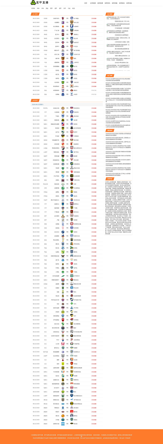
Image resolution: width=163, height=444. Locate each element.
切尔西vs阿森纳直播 (122, 196)
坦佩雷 (57, 288)
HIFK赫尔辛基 (77, 300)
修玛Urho (56, 348)
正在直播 (94, 18)
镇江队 (57, 74)
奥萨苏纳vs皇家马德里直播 (120, 214)
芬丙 (45, 188)
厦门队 (57, 260)
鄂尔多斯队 (56, 240)
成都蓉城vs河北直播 (118, 191)
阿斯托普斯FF (55, 280)
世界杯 (33, 8)
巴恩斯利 (76, 216)
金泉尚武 (76, 42)
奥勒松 (75, 419)
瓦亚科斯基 (77, 340)
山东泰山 (76, 86)
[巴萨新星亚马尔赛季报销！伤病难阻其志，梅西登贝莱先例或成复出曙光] (118, 31)
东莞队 (75, 248)
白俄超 (45, 148)
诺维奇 (75, 232)
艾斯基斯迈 (77, 164)
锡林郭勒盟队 (77, 240)
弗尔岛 (57, 415)
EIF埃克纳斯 (56, 276)
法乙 (45, 360)
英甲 (45, 216)
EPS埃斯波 (56, 320)
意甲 (56, 8)
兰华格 (57, 419)
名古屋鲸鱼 (56, 26)
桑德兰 (75, 90)
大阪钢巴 (76, 26)
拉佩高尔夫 (56, 379)
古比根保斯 (77, 176)
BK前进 (57, 128)
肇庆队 (75, 252)
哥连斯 (57, 168)
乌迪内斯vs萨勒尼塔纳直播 (114, 204)
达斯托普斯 (56, 368)
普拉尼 (57, 296)
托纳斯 (75, 376)
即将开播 (94, 90)
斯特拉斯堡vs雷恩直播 (120, 206)
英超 (47, 8)
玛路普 (75, 356)
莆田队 (75, 260)
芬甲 (45, 276)
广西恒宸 (56, 212)
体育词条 (129, 3)
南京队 (75, 70)
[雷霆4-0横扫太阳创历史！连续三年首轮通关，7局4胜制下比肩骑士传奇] (118, 52)
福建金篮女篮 (77, 256)
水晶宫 (75, 94)
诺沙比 (57, 376)
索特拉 (75, 415)
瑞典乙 (45, 120)
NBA (38, 8)
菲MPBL (45, 108)
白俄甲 (45, 152)
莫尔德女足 (56, 403)
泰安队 (57, 196)
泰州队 (57, 78)
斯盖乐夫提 (77, 168)
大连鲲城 (56, 112)
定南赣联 (56, 236)
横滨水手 (56, 50)
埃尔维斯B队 (77, 324)
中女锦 (45, 256)
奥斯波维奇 (56, 395)
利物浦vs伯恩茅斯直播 (118, 188)
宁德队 (75, 272)
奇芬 (58, 304)
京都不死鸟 (56, 18)
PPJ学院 (76, 308)
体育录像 (114, 3)
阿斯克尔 (56, 407)
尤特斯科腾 (56, 164)
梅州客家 (56, 208)
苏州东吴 (76, 212)
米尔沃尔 (56, 232)
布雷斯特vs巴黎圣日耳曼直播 (115, 187)
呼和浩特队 (77, 244)
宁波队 (57, 116)
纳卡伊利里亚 (77, 128)
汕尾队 (57, 252)
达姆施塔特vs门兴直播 (118, 225)
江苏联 (45, 70)
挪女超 (45, 399)
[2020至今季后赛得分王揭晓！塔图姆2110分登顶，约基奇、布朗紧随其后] (118, 59)
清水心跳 (76, 22)
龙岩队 (75, 264)
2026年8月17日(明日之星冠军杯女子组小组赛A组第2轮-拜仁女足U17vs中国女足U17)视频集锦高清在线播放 (118, 147)
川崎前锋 (76, 30)
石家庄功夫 (77, 236)
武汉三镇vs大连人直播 (116, 219)
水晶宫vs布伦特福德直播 (122, 183)
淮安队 (75, 78)
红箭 (75, 184)
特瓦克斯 (76, 160)
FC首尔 (76, 46)
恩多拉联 (56, 184)
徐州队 (75, 74)
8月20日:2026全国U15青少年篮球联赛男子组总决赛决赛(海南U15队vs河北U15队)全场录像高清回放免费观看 (118, 105)
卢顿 (58, 220)
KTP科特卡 (77, 276)
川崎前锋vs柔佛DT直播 (117, 193)
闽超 (45, 260)
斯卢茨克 (76, 152)
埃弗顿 (57, 94)
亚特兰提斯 (56, 308)
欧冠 (73, 8)
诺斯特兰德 (56, 423)
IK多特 (75, 387)
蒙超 (45, 180)
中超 (69, 8)
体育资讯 (107, 3)
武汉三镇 (56, 54)
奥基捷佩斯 (56, 352)
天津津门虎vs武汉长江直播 (114, 232)
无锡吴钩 (76, 112)
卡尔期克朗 (56, 372)
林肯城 (57, 228)
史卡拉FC (56, 387)
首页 (85, 3)
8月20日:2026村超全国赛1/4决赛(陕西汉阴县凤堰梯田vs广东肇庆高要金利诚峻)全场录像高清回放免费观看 (118, 84)
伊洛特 (57, 312)
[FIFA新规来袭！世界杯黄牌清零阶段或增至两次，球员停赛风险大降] (118, 25)
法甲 (65, 8)
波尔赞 (75, 120)
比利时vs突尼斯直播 (110, 182)
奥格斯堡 (76, 144)
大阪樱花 (56, 22)
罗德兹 (75, 364)
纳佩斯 (75, 348)
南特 (58, 364)
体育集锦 (122, 3)
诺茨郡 (75, 220)
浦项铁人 (76, 34)
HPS (75, 304)
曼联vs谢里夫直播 (117, 227)
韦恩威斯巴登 (55, 140)
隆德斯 (75, 156)
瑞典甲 (45, 156)
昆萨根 (75, 124)
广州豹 (75, 208)
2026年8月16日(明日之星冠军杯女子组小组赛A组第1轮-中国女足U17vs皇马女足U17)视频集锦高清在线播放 (118, 169)
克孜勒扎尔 (77, 352)
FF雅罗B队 (77, 344)
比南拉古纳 (56, 108)
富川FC (57, 34)
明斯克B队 (56, 152)
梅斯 (58, 360)
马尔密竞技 (77, 188)
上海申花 (76, 62)
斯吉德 (75, 423)
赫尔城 (57, 58)
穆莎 (75, 328)
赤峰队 (57, 180)
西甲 (51, 8)
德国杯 (45, 140)
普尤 (75, 292)
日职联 (45, 18)
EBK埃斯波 (56, 316)
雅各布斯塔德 (77, 336)
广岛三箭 (56, 30)
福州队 (57, 264)
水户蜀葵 (76, 18)
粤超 (45, 248)
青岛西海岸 (56, 86)
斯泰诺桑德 (77, 383)
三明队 (57, 272)
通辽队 (57, 244)
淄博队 (57, 192)
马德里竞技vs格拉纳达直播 (121, 208)
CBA (42, 8)
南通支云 (56, 204)
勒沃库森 (76, 140)
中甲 (45, 112)
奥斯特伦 (76, 379)
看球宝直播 (126, 219)
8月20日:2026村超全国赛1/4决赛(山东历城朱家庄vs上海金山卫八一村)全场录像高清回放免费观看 (118, 100)
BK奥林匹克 (56, 160)
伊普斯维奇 (56, 90)
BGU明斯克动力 (78, 395)
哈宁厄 (57, 132)
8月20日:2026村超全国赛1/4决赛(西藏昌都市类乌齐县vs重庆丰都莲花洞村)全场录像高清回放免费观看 (118, 94)
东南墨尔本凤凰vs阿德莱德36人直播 (117, 211)
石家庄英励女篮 (55, 256)
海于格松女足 (77, 399)
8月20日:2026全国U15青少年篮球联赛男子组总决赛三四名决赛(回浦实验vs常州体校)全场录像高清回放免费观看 (118, 117)
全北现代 (56, 38)
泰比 (75, 391)
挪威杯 (45, 407)
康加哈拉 (76, 280)
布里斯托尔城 (77, 224)
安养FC (57, 46)
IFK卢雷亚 (56, 176)
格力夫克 (56, 324)
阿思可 (57, 411)
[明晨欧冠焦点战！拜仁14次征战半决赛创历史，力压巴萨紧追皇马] (118, 18)
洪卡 (75, 316)
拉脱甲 (45, 356)
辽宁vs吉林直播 (111, 229)
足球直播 (93, 3)
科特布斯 (56, 144)
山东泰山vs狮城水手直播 (118, 199)
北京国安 (56, 82)
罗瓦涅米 (76, 288)
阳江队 (57, 248)
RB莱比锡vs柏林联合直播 (120, 212)
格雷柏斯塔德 (55, 383)
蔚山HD (76, 38)
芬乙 (45, 288)
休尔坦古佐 (77, 200)
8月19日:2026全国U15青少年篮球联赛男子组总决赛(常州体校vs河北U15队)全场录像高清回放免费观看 (118, 111)
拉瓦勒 (75, 360)
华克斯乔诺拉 (77, 372)
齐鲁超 (45, 192)
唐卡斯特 (56, 216)
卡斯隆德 (76, 136)
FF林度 (57, 136)
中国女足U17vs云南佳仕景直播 (121, 201)
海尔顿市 (76, 407)
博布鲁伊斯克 (55, 148)
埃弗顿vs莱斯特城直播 (111, 203)
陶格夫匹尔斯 (77, 284)
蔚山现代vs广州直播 (122, 216)
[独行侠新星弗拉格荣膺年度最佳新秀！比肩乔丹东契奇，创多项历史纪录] (118, 45)
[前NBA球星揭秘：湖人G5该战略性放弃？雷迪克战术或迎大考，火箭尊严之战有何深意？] (118, 67)
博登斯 (57, 172)
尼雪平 (75, 132)
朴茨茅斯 (76, 228)
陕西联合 (76, 204)
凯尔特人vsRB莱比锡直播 (114, 230)
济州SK (57, 42)
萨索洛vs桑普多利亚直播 (116, 190)
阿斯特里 (56, 120)
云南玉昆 (76, 82)
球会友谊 (45, 184)
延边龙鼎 (76, 116)
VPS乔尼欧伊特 (78, 332)
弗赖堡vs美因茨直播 (122, 182)
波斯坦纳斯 (56, 391)
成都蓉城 (56, 62)
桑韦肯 (75, 411)
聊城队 (75, 192)
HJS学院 (76, 320)
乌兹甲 (45, 200)
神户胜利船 (77, 50)
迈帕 (58, 292)
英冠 (45, 224)
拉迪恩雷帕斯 (77, 296)
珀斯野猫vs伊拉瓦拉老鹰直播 (118, 195)
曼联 (75, 58)
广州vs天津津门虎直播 (120, 220)
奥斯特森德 (77, 172)
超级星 (57, 284)
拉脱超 (45, 284)
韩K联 (45, 34)
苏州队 (57, 70)
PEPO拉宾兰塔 (55, 300)
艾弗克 (75, 312)
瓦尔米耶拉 (56, 356)
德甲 (60, 8)
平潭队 (57, 268)
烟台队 (75, 196)
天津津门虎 (77, 54)
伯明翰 (57, 224)
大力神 (57, 344)
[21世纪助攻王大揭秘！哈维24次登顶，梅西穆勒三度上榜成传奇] (118, 38)
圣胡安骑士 (77, 108)
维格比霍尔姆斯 (55, 124)
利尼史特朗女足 (78, 403)
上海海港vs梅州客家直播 (116, 224)
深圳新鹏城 (56, 66)
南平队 (75, 268)
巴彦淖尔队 (77, 180)
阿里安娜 (56, 156)
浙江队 (75, 66)
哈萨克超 (45, 352)
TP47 (57, 340)
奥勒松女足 (56, 399)
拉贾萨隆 (56, 188)
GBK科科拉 (56, 332)
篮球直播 (100, 3)
